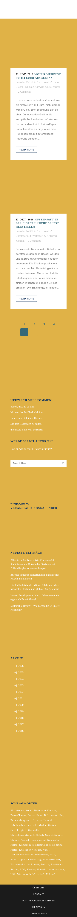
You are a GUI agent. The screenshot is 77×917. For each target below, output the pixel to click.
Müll (52, 854)
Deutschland (35, 815)
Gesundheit (35, 830)
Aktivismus (17, 810)
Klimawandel (43, 844)
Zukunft (51, 874)
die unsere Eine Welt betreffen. (26, 429)
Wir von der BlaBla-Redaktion (26, 412)
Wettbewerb (24, 874)
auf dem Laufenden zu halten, (26, 424)
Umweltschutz (55, 869)
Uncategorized (52, 87)
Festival (31, 825)
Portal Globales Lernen (38, 901)
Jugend (41, 840)
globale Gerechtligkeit (49, 835)
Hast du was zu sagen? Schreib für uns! (31, 449)
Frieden (42, 825)
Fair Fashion (17, 825)
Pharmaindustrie (20, 864)
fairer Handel (44, 820)
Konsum (57, 844)
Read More (26, 149)
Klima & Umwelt (34, 87)
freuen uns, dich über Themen (26, 418)
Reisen (14, 869)
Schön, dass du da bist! (22, 406)
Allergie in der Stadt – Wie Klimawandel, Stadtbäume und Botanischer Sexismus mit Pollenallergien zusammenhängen (33, 564)
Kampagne (53, 840)
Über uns (38, 888)
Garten (52, 825)
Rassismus (57, 864)
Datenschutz (38, 914)
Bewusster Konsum (45, 810)
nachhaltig (34, 859)
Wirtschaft (39, 874)
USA (13, 874)
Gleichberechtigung (22, 835)
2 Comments (24, 91)
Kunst (46, 849)
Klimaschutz (26, 844)
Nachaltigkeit (18, 859)
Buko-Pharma (18, 815)
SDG (22, 869)
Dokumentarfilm (53, 815)
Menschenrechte (20, 854)
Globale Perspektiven (23, 840)
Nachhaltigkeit (51, 859)
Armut (29, 810)
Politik (45, 864)
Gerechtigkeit (18, 830)
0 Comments (34, 240)
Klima (14, 844)
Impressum (38, 907)
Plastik (35, 864)
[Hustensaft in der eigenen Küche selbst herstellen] (38, 192)
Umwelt (41, 869)
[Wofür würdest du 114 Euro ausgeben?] (38, 48)
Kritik (14, 849)
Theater (31, 869)
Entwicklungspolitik (22, 820)
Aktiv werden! (44, 82)
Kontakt (38, 894)
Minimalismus (39, 854)
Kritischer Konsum (30, 849)
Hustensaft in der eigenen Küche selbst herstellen (37, 223)
